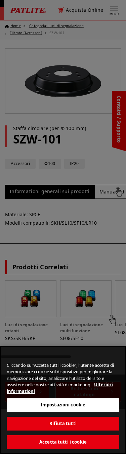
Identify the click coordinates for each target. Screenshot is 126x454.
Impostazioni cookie (63, 405)
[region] (63, 400)
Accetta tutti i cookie (63, 442)
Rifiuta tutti (63, 423)
